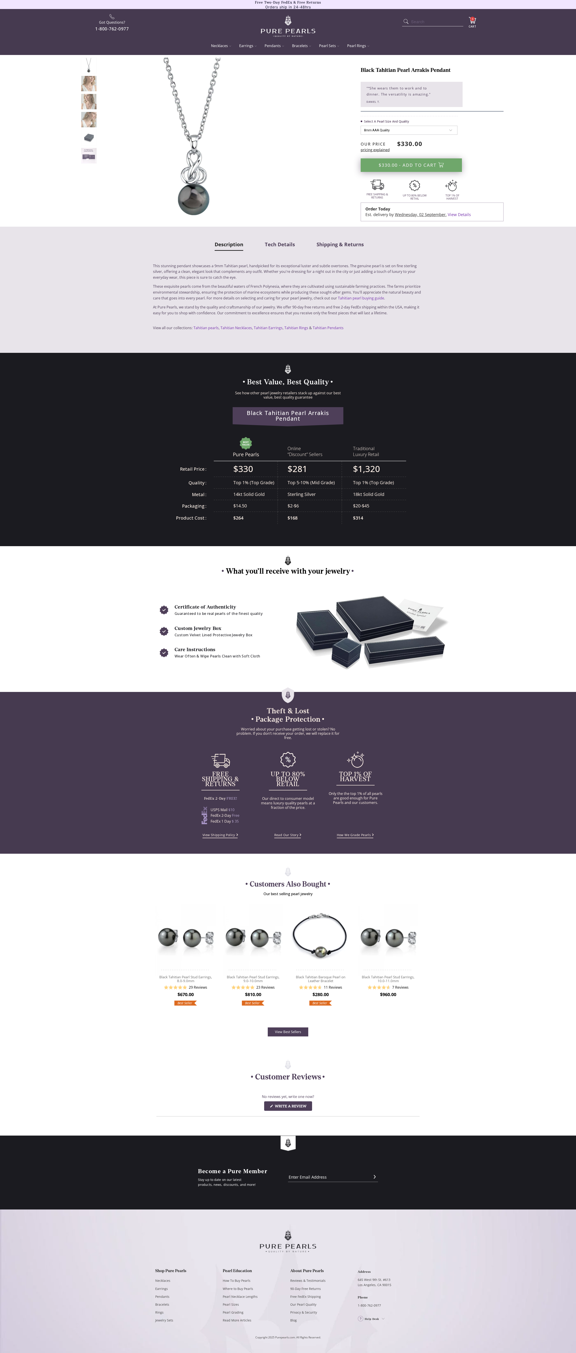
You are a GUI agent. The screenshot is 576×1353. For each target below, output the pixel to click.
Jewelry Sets (164, 1320)
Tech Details (280, 244)
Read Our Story (286, 835)
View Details (459, 214)
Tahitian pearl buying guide (361, 298)
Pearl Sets (327, 45)
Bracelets (300, 45)
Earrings (246, 45)
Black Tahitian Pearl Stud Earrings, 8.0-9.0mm (185, 937)
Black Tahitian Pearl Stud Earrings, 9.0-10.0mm (253, 937)
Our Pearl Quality (303, 1304)
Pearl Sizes (231, 1304)
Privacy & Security (303, 1312)
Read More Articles (237, 1320)
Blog (293, 1320)
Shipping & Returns (340, 244)
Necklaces (219, 45)
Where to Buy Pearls (238, 1289)
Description (229, 245)
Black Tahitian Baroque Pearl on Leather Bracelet (320, 937)
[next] (416, 960)
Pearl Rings (356, 45)
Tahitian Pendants (328, 327)
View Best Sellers (288, 1031)
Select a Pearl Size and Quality (386, 121)
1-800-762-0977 (369, 1305)
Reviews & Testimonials (308, 1280)
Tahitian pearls (206, 327)
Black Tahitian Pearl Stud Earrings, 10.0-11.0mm (388, 937)
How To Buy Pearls (236, 1280)
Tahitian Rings (296, 327)
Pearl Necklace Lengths (240, 1296)
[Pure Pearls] (288, 23)
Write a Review (293, 1107)
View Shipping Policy (218, 835)
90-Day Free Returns (305, 1289)
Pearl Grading (233, 1312)
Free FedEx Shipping (305, 1296)
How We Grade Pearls (354, 835)
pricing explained (375, 149)
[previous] (159, 960)
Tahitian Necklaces (236, 327)
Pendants (273, 45)
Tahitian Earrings (268, 327)
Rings (159, 1312)
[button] (185, 987)
